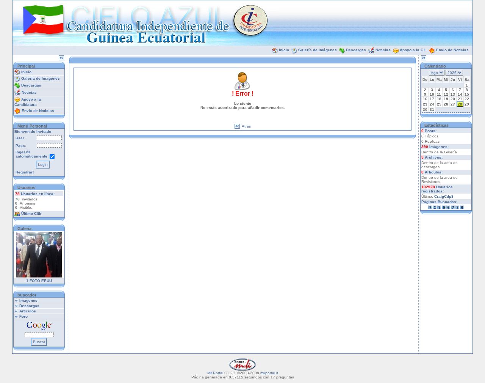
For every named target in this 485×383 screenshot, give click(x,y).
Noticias (383, 50)
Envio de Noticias (452, 50)
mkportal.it (269, 373)
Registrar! (25, 172)
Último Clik (31, 213)
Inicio (284, 50)
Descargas (356, 50)
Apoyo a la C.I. (413, 50)
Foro (23, 316)
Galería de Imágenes (317, 50)
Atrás (246, 126)
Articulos (27, 311)
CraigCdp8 (444, 196)
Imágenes (28, 300)
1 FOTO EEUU (39, 281)
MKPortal (215, 373)
